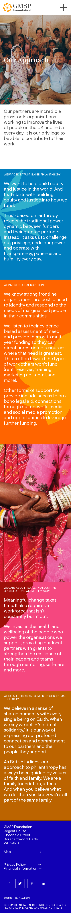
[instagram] (8, 883)
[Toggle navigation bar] (63, 7)
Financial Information (20, 868)
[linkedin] (43, 883)
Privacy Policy (15, 864)
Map (7, 851)
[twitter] (20, 883)
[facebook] (32, 883)
